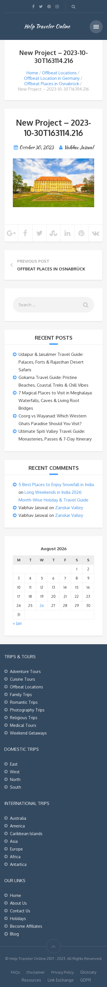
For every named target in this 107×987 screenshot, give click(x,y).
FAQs (15, 972)
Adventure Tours (25, 671)
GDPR (85, 980)
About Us (18, 903)
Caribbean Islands (26, 833)
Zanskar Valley (69, 507)
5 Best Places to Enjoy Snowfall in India (56, 484)
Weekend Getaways (28, 733)
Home (32, 73)
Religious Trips (23, 717)
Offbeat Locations (59, 73)
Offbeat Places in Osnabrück (51, 83)
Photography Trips (27, 709)
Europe (16, 849)
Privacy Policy (62, 972)
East (14, 764)
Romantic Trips (24, 702)
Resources (31, 980)
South (15, 787)
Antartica (18, 864)
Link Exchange (61, 980)
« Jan (17, 623)
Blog (14, 934)
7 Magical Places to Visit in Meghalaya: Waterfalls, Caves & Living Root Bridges (55, 400)
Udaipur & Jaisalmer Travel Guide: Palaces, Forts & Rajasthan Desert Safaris (51, 362)
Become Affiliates (26, 926)
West (15, 771)
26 (42, 605)
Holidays (18, 918)
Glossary (88, 972)
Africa (15, 856)
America (17, 825)
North (15, 779)
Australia (18, 818)
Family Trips (21, 694)
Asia (14, 841)
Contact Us (20, 910)
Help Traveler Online (47, 26)
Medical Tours (23, 725)
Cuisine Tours (22, 679)
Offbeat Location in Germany (52, 78)
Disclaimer (36, 972)
